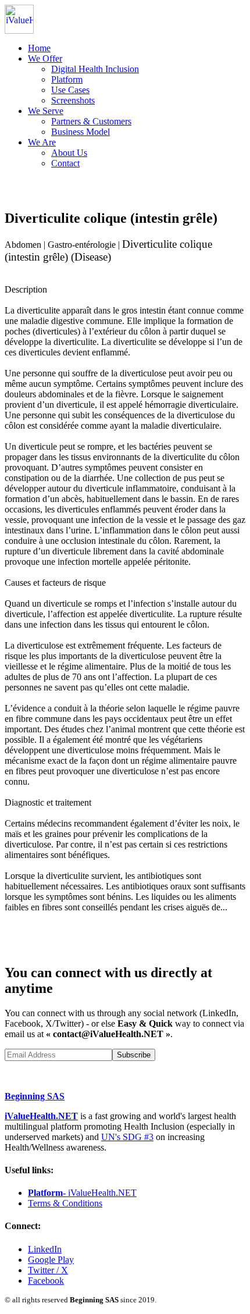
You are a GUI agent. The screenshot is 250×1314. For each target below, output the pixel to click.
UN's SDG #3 (127, 1137)
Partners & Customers (91, 121)
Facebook (46, 1280)
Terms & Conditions (65, 1203)
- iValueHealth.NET (82, 1193)
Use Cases (70, 90)
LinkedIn (45, 1249)
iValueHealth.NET (41, 1116)
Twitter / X (48, 1270)
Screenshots (73, 100)
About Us (69, 153)
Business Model (80, 132)
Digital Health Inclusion (95, 69)
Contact (65, 163)
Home (39, 48)
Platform (67, 79)
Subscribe (134, 1055)
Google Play (51, 1260)
